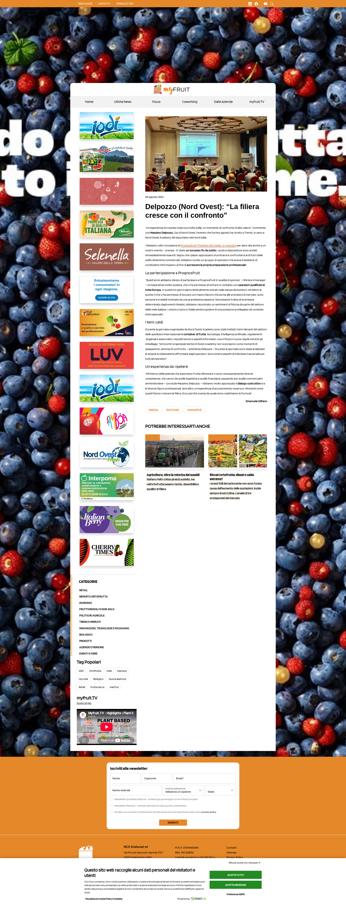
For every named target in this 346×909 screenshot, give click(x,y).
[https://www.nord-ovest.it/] (107, 456)
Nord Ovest (172, 409)
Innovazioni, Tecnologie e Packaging (104, 628)
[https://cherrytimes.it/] (107, 555)
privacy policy (209, 812)
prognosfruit (194, 409)
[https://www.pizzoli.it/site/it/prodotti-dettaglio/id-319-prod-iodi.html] (107, 128)
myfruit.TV (256, 102)
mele (109, 671)
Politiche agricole (92, 615)
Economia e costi (221, 437)
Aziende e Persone (91, 647)
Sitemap (231, 852)
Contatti (231, 847)
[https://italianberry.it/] (107, 522)
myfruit (152, 437)
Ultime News (122, 102)
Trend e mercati (90, 621)
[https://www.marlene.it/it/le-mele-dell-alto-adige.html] (107, 292)
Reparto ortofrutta (93, 596)
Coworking (189, 102)
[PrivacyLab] (198, 899)
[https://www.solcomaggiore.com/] (107, 194)
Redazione (85, 3)
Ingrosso (85, 602)
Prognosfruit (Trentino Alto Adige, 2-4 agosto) (208, 245)
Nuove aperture (117, 679)
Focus (156, 102)
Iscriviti (173, 822)
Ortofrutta (95, 671)
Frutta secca (97, 687)
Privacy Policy (235, 857)
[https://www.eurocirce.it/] (107, 161)
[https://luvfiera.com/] (107, 358)
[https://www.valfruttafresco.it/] (107, 227)
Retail (83, 590)
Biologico (85, 634)
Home (89, 102)
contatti (104, 3)
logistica (153, 409)
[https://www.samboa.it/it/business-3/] (107, 424)
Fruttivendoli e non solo (96, 609)
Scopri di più (84, 703)
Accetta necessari (235, 884)
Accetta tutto (235, 874)
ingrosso (122, 671)
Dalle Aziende (223, 102)
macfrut (114, 687)
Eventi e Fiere (88, 653)
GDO (81, 671)
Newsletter (124, 3)
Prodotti (85, 641)
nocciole (83, 679)
